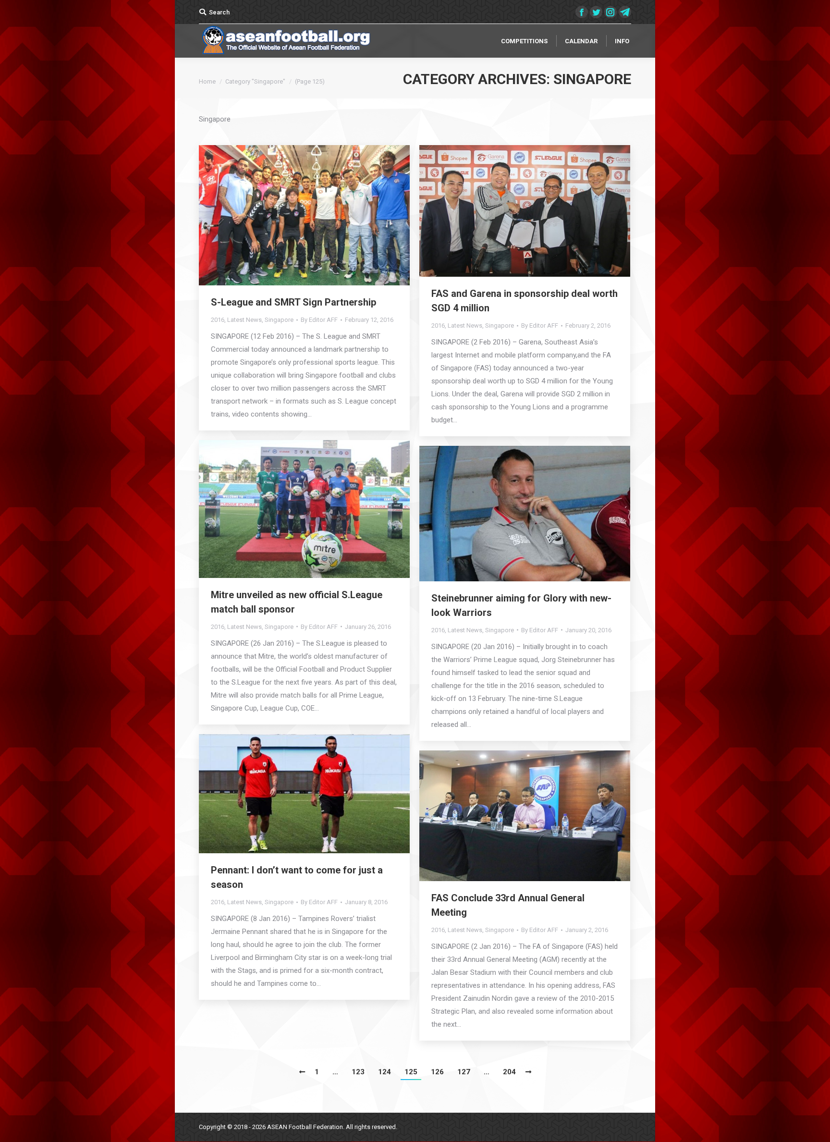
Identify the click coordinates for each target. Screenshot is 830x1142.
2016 (217, 319)
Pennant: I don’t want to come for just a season (297, 877)
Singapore (279, 319)
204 (509, 1072)
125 (410, 1072)
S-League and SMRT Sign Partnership (293, 302)
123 (358, 1072)
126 (437, 1072)
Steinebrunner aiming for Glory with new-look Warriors (521, 605)
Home (207, 81)
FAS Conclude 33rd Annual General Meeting (508, 905)
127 (463, 1072)
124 (384, 1072)
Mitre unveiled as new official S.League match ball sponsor (296, 602)
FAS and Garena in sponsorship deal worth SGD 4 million (524, 301)
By (319, 319)
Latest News (244, 319)
